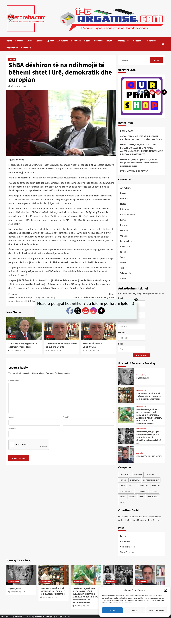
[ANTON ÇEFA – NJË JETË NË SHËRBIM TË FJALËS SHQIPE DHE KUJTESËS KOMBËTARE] (126, 394)
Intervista (98, 40)
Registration (12, 47)
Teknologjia (121, 40)
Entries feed (125, 541)
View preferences (156, 610)
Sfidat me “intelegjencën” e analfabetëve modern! (22, 345)
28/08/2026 (91, 351)
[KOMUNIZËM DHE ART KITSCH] (126, 454)
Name (11, 417)
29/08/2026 (54, 351)
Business (124, 193)
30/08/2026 (17, 351)
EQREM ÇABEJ (127, 131)
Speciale (39, 40)
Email (66, 417)
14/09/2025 (18, 86)
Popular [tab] (136, 363)
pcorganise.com (63, 616)
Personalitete (126, 241)
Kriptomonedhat (127, 214)
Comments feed (127, 546)
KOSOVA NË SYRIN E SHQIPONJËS (92, 345)
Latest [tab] (124, 363)
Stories (123, 262)
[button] (165, 590)
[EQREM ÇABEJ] (126, 376)
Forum (109, 40)
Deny (134, 610)
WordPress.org (127, 552)
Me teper (137, 40)
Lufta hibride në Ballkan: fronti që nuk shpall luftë (61, 345)
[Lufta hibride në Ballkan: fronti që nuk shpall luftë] (61, 328)
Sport (122, 257)
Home (9, 40)
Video (123, 278)
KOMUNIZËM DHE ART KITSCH (134, 171)
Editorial (19, 40)
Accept (112, 610)
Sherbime (151, 40)
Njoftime (124, 230)
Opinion (50, 40)
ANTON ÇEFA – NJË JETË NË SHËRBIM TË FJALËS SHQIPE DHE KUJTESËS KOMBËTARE (52, 591)
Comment (13, 380)
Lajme (29, 40)
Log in (123, 536)
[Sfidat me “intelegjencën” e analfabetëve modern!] (24, 328)
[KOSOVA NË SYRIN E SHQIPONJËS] (98, 328)
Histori (87, 40)
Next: (93, 296)
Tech (122, 268)
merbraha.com (21, 616)
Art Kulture (62, 40)
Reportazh (76, 40)
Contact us (26, 47)
